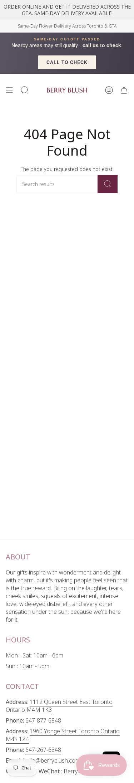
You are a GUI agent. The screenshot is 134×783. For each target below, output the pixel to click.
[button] (24, 90)
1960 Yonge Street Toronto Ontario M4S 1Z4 (63, 735)
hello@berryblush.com (51, 760)
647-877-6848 (43, 720)
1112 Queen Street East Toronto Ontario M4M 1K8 (59, 706)
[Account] (109, 90)
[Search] (108, 184)
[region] (67, 10)
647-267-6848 (43, 750)
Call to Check (67, 62)
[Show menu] (9, 90)
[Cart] (124, 90)
